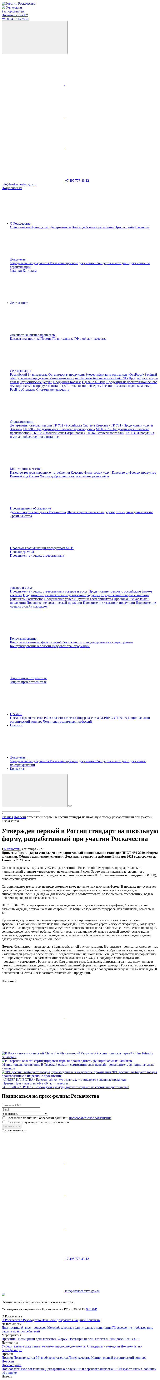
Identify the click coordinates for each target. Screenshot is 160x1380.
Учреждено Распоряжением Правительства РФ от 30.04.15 (15, 13)
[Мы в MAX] (96, 116)
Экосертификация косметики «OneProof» (114, 374)
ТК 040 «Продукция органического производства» (59, 429)
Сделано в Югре (93, 382)
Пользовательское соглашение (23, 1369)
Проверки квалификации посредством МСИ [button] (42, 548)
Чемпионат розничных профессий (67, 721)
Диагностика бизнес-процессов (24, 1327)
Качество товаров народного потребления (40, 472)
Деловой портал (22, 512)
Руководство (40, 227)
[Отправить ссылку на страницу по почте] (96, 1049)
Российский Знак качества (29, 374)
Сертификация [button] (21, 370)
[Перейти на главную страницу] (18, 3)
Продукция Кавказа (67, 382)
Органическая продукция (66, 374)
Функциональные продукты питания (36, 385)
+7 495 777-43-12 (77, 180)
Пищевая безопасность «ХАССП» (103, 378)
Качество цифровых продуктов (134, 472)
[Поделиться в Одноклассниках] (96, 1017)
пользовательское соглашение (90, 1118)
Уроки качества (21, 516)
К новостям (12, 849)
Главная (7, 817)
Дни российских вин (124, 1339)
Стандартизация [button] (22, 421)
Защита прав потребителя (28, 682)
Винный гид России (24, 476)
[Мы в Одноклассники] (96, 84)
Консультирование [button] (23, 638)
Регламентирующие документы (72, 263)
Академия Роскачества (50, 512)
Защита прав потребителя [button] (28, 678)
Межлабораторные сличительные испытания (79, 1327)
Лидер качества (88, 718)
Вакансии (142, 227)
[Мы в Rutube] (96, 148)
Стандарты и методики (112, 263)
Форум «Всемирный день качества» (84, 1339)
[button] (64, 335)
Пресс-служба (124, 227)
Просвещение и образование (132, 1327)
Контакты (30, 270)
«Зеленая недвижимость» (132, 385)
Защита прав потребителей (21, 1331)
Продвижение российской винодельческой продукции (61, 595)
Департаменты (60, 227)
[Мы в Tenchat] (33, 148)
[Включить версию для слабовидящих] (35, 37)
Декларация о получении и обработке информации (82, 1369)
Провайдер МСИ (22, 552)
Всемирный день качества (134, 512)
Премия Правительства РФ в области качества (73, 338)
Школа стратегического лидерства (91, 512)
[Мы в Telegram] (33, 116)
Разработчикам (130, 1369)
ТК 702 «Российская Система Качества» (81, 425)
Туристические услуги (36, 382)
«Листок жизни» (76, 385)
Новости (16, 725)
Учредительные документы (30, 263)
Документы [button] (18, 259)
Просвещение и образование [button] (31, 508)
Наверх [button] (7, 1376)
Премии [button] (16, 714)
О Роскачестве (20, 227)
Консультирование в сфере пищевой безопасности (46, 642)
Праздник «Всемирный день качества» (30, 1339)
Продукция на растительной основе (131, 382)
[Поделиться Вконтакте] (33, 1017)
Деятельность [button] (20, 302)
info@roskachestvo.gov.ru (82, 1291)
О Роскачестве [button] (20, 223)
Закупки (16, 270)
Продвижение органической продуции (54, 602)
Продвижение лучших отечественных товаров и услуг (49, 591)
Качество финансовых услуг (91, 472)
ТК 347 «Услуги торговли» (105, 433)
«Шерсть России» (101, 385)
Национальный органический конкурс (118, 1357)
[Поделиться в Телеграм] (33, 1049)
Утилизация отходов (64, 378)
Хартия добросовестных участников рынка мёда (74, 476)
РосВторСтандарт (22, 389)
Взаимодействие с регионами (93, 227)
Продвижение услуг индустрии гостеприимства (78, 599)
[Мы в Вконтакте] (33, 84)
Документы (65, 1320)
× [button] (3, 813)
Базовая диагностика (25, 338)
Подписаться (11, 1126)
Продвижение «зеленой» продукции (109, 602)
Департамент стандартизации (31, 425)
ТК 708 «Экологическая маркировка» (58, 433)
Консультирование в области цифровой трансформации (50, 646)
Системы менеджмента (52, 389)
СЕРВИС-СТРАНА (113, 718)
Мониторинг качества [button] (26, 468)
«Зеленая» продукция (33, 378)
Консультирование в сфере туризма (107, 642)
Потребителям (12, 188)
